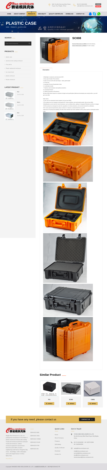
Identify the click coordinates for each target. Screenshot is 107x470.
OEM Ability (42, 14)
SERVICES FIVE (34, 445)
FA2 (18, 91)
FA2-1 (18, 102)
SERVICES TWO (35, 435)
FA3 (18, 113)
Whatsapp (99, 14)
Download (69, 14)
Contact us (80, 14)
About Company (19, 14)
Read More (9, 458)
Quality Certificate (56, 14)
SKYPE (94, 14)
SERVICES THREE (35, 439)
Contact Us (86, 419)
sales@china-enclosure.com (85, 6)
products (31, 14)
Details (50, 403)
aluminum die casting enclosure (14, 60)
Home (9, 14)
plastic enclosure (10, 75)
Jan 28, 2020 (20, 94)
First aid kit (9, 64)
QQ (90, 14)
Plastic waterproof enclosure (13, 68)
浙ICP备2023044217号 (54, 466)
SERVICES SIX (34, 448)
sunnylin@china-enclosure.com (82, 453)
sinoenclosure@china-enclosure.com (83, 457)
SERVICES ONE (34, 432)
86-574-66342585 (82, 4)
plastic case (9, 57)
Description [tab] (46, 70)
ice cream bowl (10, 72)
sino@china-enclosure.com (81, 455)
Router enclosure (10, 79)
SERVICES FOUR (35, 442)
